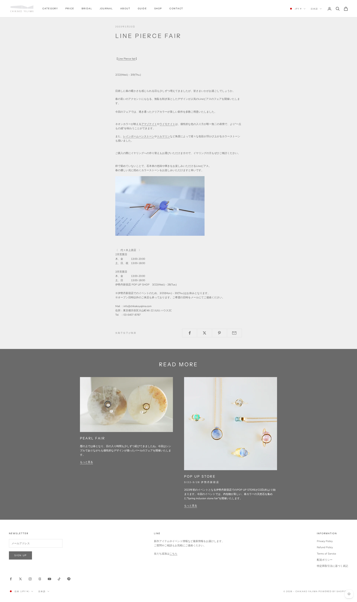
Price (69, 8)
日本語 (314, 8)
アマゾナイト (149, 124)
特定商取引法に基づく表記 (332, 566)
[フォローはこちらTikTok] (59, 579)
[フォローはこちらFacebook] (11, 579)
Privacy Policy (325, 541)
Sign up (20, 555)
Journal (106, 8)
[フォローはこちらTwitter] (20, 579)
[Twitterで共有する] (204, 333)
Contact (176, 8)
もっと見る (86, 462)
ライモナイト (167, 124)
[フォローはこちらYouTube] (49, 579)
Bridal (87, 8)
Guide (142, 8)
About (125, 8)
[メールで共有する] (234, 333)
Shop (158, 8)
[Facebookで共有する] (189, 333)
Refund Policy (325, 547)
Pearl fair (92, 438)
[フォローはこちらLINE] (69, 579)
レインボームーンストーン (138, 136)
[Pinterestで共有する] (219, 333)
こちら (173, 553)
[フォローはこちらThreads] (40, 579)
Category (50, 8)
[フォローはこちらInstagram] (30, 579)
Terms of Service (326, 553)
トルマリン (163, 136)
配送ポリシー (324, 560)
